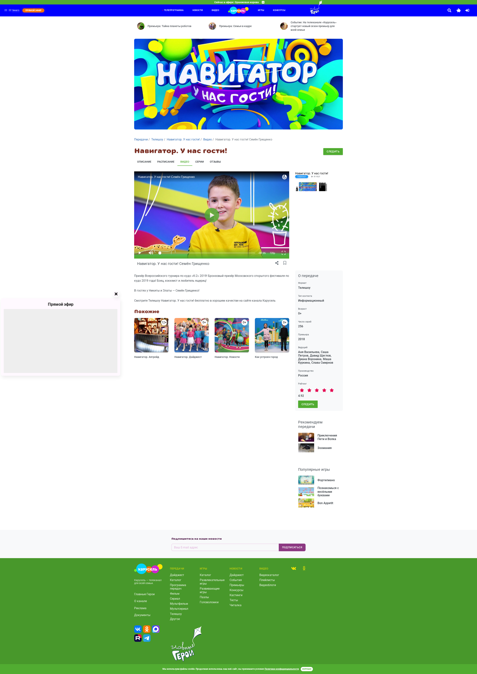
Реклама (140, 608)
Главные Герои (144, 594)
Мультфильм (179, 603)
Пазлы (204, 597)
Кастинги (236, 595)
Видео (215, 10)
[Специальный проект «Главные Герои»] (304, 7)
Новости (197, 10)
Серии (199, 161)
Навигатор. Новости (227, 356)
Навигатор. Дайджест (188, 356)
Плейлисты (267, 580)
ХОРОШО (306, 669)
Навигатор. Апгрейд (146, 356)
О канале (140, 601)
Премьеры (237, 585)
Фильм (174, 593)
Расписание (165, 161)
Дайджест (177, 575)
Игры (261, 10)
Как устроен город (266, 356)
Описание (144, 161)
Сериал (175, 598)
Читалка (235, 605)
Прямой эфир (60, 304)
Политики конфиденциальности (282, 669)
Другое (175, 619)
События (236, 580)
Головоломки (209, 602)
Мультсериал (179, 608)
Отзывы (215, 161)
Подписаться (292, 547)
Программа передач (178, 586)
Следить (333, 151)
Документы (142, 615)
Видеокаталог (269, 575)
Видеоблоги (267, 585)
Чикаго (15, 10)
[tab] (293, 568)
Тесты (234, 600)
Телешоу (176, 614)
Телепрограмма (174, 10)
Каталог (175, 580)
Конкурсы (279, 10)
